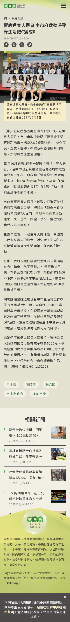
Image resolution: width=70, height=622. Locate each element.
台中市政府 (14, 393)
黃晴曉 (31, 384)
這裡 (43, 607)
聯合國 (50, 384)
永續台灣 (17, 18)
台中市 (11, 384)
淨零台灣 (39, 393)
